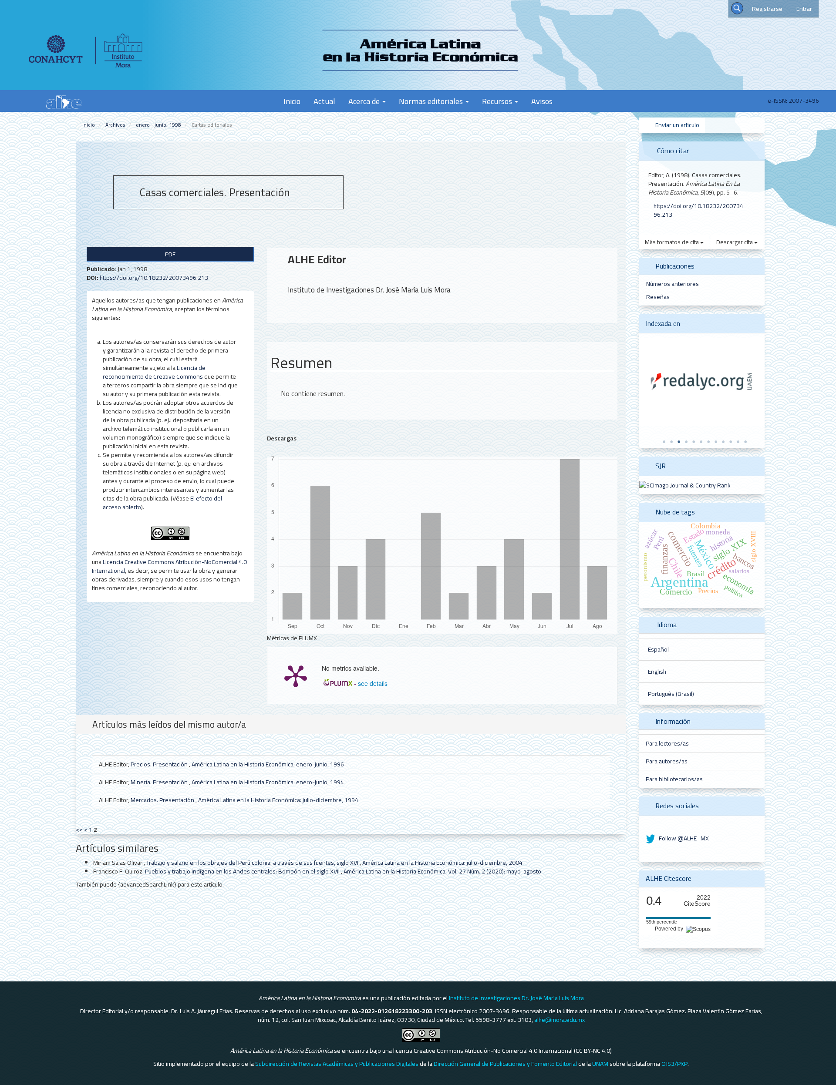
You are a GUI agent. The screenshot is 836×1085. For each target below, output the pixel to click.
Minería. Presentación (160, 782)
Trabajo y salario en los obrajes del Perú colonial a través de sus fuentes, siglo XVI (253, 862)
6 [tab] (701, 441)
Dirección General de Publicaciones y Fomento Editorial (505, 1063)
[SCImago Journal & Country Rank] (685, 484)
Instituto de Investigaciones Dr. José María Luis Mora (516, 998)
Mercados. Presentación (163, 800)
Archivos (115, 125)
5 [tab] (693, 441)
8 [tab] (715, 441)
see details (373, 683)
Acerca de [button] (364, 101)
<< (79, 829)
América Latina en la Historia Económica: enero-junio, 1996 (268, 764)
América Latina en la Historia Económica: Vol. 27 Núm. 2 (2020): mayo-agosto (442, 871)
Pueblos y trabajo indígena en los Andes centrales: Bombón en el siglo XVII (243, 871)
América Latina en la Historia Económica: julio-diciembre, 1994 (278, 800)
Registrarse (767, 8)
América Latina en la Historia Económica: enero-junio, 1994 (268, 782)
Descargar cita (735, 242)
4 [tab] (686, 441)
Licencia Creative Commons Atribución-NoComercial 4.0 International (169, 566)
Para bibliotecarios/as (674, 779)
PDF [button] (170, 254)
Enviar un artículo (676, 125)
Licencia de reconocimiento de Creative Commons (154, 372)
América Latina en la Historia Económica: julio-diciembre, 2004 (442, 862)
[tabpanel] (702, 382)
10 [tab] (730, 441)
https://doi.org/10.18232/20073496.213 (154, 277)
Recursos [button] (498, 101)
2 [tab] (671, 441)
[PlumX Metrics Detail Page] (296, 675)
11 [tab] (738, 441)
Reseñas (658, 296)
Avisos (542, 101)
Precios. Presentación (160, 764)
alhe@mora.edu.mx (559, 1019)
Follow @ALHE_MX (683, 838)
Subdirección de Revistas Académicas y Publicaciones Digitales (336, 1063)
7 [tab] (708, 441)
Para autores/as (667, 761)
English (657, 671)
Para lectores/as (667, 743)
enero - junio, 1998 (158, 125)
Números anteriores (672, 283)
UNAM (600, 1063)
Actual (324, 101)
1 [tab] (664, 441)
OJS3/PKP (674, 1063)
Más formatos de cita (672, 242)
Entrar (804, 8)
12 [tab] (745, 441)
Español (658, 649)
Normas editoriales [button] (432, 101)
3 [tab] (678, 441)
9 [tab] (723, 441)
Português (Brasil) (671, 693)
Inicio (291, 101)
